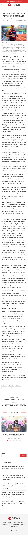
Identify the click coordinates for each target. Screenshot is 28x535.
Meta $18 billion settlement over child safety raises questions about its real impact (12, 469)
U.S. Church (10, 10)
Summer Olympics (6, 388)
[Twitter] (14, 530)
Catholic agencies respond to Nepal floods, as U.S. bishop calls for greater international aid (13, 477)
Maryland (11, 385)
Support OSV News (14, 526)
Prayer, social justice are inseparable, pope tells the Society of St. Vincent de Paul (13, 503)
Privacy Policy (16, 524)
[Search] (26, 5)
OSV (22, 524)
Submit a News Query (18, 522)
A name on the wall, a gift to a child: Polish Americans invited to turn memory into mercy (13, 486)
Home (2, 10)
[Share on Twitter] (13, 394)
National (18, 385)
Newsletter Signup (6, 524)
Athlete (4, 385)
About (4, 522)
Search (3, 453)
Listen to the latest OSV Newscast (14, 1)
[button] (2, 428)
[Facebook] (12, 530)
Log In (9, 522)
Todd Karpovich (11, 20)
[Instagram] (16, 530)
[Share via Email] (15, 394)
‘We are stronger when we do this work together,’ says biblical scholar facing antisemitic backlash (13, 495)
